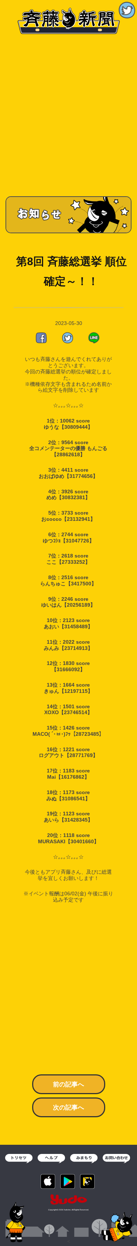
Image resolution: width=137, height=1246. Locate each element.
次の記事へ (68, 1107)
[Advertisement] (68, 113)
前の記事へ (68, 1084)
